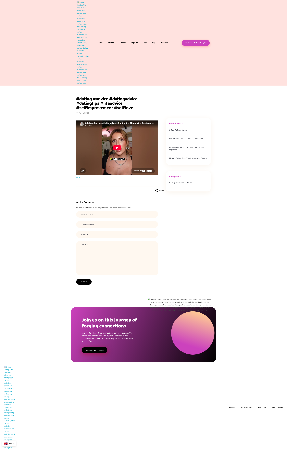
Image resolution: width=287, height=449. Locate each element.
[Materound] (83, 42)
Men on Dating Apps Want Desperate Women (188, 158)
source (78, 178)
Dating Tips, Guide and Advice (181, 183)
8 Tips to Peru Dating (178, 130)
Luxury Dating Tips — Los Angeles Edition (186, 139)
